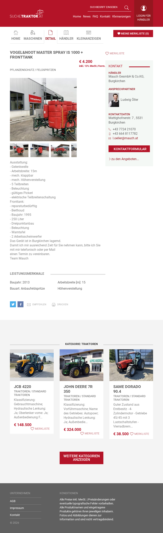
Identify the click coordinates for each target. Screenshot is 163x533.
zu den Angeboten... (125, 159)
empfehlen (39, 304)
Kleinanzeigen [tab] (89, 38)
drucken (62, 304)
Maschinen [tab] (33, 38)
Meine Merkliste (135, 33)
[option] (43, 113)
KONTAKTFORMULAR (130, 149)
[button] (13, 304)
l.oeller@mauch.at (125, 138)
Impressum (17, 508)
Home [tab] (15, 38)
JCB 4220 (22, 386)
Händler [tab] (66, 38)
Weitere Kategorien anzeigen (81, 458)
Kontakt (15, 515)
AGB (13, 501)
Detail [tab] (50, 38)
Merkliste (117, 53)
